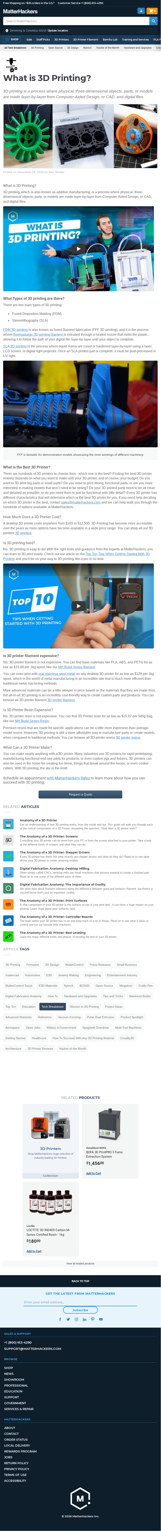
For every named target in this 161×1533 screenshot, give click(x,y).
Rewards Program (20, 1451)
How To (53, 996)
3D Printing (37, 47)
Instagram (76, 1319)
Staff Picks (43, 39)
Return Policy (16, 1463)
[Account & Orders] (141, 11)
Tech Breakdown (53, 1006)
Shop (8, 1368)
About (9, 1428)
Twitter (68, 1319)
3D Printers (61, 39)
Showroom (14, 1380)
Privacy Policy (16, 1469)
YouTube (100, 1319)
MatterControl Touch (18, 985)
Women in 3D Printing (84, 1006)
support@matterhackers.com (32, 1349)
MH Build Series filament (76, 667)
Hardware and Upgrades (138, 47)
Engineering (93, 975)
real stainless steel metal (57, 674)
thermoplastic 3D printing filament (38, 334)
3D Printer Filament (85, 39)
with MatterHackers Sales (68, 778)
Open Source (55, 47)
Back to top (80, 1281)
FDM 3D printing (15, 329)
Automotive (32, 975)
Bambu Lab (110, 39)
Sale (29, 39)
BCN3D (84, 985)
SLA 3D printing (15, 346)
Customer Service (69, 3)
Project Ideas (113, 1006)
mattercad (12, 975)
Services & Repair (18, 1409)
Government (15, 1403)
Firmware (32, 964)
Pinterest (92, 1319)
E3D (49, 975)
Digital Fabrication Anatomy (23, 996)
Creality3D (127, 1038)
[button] (80, 30)
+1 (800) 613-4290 (92, 3)
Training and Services (135, 39)
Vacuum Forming (69, 1017)
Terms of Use (15, 1475)
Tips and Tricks (113, 996)
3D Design (73, 47)
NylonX (87, 47)
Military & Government (61, 1027)
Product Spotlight (132, 1017)
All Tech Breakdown (15, 47)
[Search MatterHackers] (153, 21)
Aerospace (12, 1027)
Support (11, 1397)
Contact (11, 1434)
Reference (45, 1017)
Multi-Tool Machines (128, 1027)
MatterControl (74, 964)
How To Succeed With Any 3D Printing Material (83, 1038)
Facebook (60, 1319)
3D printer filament (61, 700)
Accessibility (15, 1481)
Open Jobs (33, 1027)
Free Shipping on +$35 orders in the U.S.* (28, 3)
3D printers (23, 533)
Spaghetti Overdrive (95, 1027)
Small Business (127, 964)
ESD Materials (48, 985)
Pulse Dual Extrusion (100, 1017)
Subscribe (80, 1310)
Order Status (16, 1440)
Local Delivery (17, 1445)
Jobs (8, 1457)
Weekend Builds (140, 996)
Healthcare (39, 1038)
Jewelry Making (68, 975)
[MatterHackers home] (20, 12)
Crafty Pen (146, 985)
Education (28, 1006)
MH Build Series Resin (32, 721)
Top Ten (10, 1006)
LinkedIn (84, 1319)
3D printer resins (128, 737)
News (9, 1374)
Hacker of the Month (107, 47)
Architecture (13, 1048)
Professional (16, 1385)
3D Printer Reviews (40, 1048)
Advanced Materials (18, 1017)
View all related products (80, 1263)
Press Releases (100, 964)
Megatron (126, 985)
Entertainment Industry (122, 975)
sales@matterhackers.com (80, 502)
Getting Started (15, 1038)
